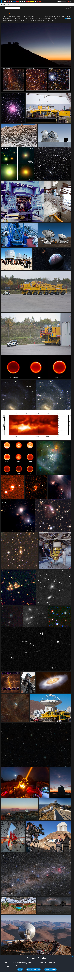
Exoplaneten (49, 16)
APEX (22, 16)
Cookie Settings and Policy (50, 969)
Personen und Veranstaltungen (43, 18)
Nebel (27, 18)
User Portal (63, 1)
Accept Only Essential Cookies (33, 969)
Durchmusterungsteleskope (47, 20)
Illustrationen (16, 18)
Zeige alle (5, 16)
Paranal (32, 18)
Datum (69, 20)
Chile (25, 16)
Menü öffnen (5, 4)
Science (59, 1)
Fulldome (56, 16)
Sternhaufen (31, 20)
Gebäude (54, 18)
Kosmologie (31, 16)
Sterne (37, 20)
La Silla (23, 18)
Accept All (20, 969)
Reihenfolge (68, 18)
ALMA (18, 16)
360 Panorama (12, 16)
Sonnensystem (23, 20)
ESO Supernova (41, 16)
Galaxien (62, 16)
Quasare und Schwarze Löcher (10, 20)
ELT (36, 16)
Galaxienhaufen (7, 18)
